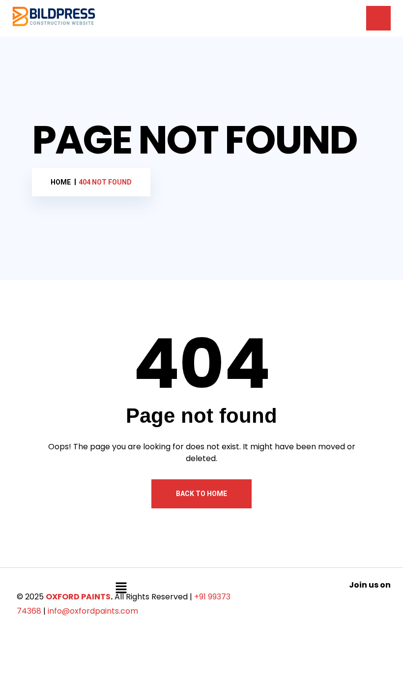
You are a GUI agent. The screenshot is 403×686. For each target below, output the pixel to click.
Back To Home (201, 494)
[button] (121, 587)
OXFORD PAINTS (78, 596)
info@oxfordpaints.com (93, 611)
